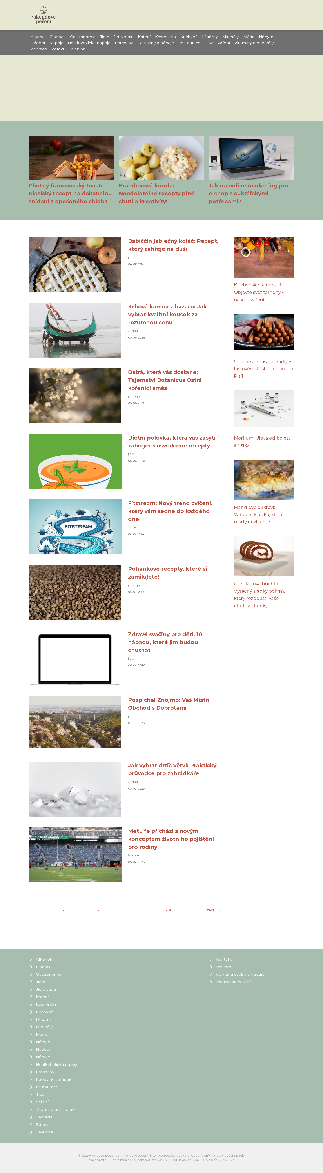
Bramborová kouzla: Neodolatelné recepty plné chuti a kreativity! (157, 193)
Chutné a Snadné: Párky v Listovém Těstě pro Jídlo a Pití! (263, 369)
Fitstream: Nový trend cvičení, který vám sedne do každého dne (170, 511)
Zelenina (76, 49)
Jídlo (104, 36)
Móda (249, 36)
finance (133, 855)
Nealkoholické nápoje (89, 42)
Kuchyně (189, 36)
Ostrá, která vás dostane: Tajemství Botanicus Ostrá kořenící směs (165, 380)
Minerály (230, 36)
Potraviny (124, 42)
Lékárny (210, 36)
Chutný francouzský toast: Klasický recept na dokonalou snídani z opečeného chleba (70, 193)
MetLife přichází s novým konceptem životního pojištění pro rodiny (171, 839)
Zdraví (58, 49)
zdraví (132, 527)
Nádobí (38, 42)
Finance (58, 36)
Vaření (224, 42)
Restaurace (189, 42)
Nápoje (56, 42)
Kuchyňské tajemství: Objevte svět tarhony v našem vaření (259, 292)
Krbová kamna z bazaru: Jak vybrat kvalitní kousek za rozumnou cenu (167, 314)
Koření (144, 36)
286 (168, 910)
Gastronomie (83, 36)
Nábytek (267, 36)
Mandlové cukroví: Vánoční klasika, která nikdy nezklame (258, 514)
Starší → (213, 910)
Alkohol (38, 36)
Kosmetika (165, 36)
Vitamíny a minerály (254, 42)
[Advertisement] (161, 88)
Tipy (209, 42)
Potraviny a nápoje (156, 42)
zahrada (134, 330)
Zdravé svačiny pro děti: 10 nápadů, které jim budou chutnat (165, 642)
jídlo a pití (135, 396)
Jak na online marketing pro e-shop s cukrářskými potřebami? (249, 193)
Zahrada (39, 49)
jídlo (131, 257)
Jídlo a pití (124, 36)
